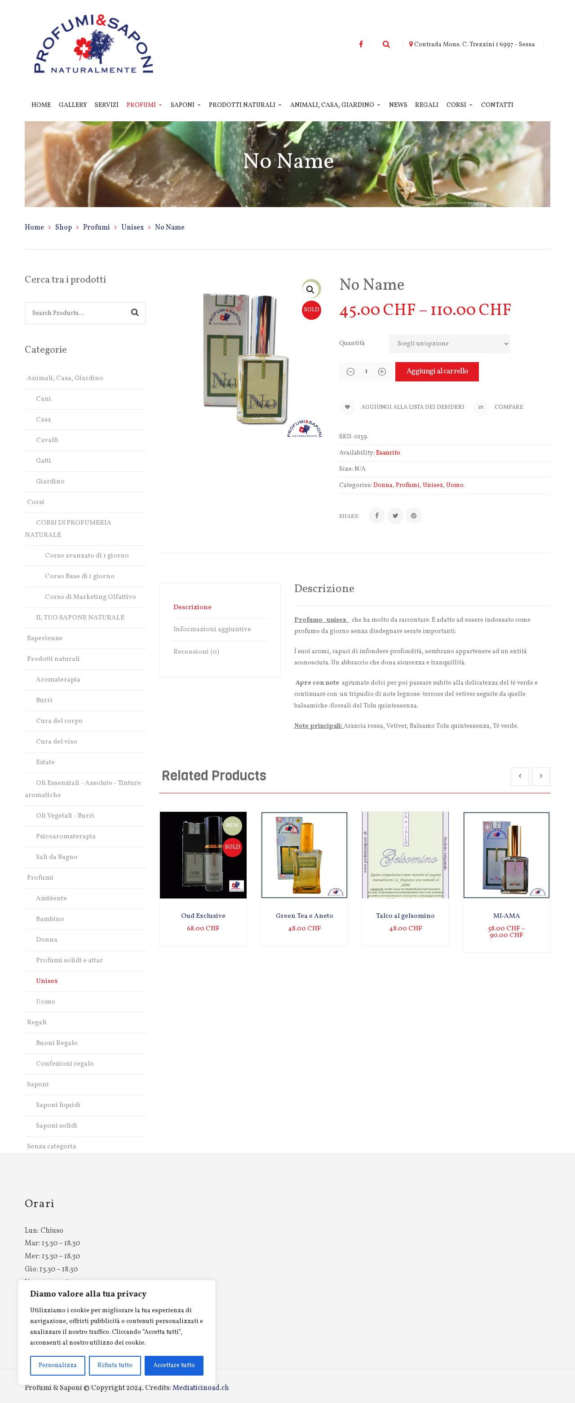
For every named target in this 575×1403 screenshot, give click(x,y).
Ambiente (51, 898)
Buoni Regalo (57, 1043)
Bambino (50, 919)
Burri (44, 700)
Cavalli (47, 440)
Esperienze (44, 638)
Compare (508, 407)
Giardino (50, 482)
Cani (43, 399)
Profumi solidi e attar (69, 960)
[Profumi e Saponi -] (93, 45)
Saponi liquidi (58, 1105)
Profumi (96, 228)
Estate (45, 762)
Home (34, 228)
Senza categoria (51, 1146)
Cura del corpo (59, 721)
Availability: (357, 453)
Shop (63, 228)
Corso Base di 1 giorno (80, 576)
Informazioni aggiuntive (212, 629)
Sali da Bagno (57, 857)
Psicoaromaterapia (66, 836)
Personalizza (58, 1365)
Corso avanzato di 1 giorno (87, 556)
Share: (349, 517)
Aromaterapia (58, 680)
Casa (43, 420)
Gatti (43, 461)
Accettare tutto (174, 1365)
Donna (47, 940)
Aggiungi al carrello (437, 371)
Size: (346, 469)
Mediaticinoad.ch (200, 1388)
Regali (37, 1022)
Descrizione (192, 607)
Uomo (45, 1002)
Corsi (35, 502)
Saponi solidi (56, 1126)
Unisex (132, 228)
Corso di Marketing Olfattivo (90, 597)
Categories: (355, 485)
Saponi (38, 1084)
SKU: (346, 437)
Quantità (352, 343)
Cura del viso (56, 742)
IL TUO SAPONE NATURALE (80, 618)
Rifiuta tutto (115, 1365)
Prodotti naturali (53, 659)
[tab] (220, 607)
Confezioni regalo (65, 1064)
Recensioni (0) (196, 652)
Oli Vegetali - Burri (65, 816)
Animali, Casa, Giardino (65, 378)
